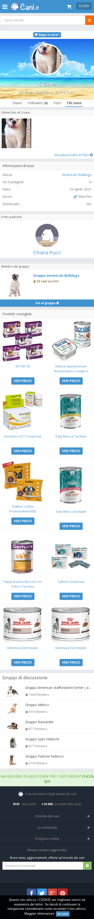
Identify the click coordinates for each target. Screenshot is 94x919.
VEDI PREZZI (23, 381)
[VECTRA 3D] (22, 341)
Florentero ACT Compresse (22, 436)
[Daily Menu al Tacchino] (71, 411)
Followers (38, 103)
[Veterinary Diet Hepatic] (22, 624)
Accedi (84, 6)
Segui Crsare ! (49, 35)
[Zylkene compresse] (71, 556)
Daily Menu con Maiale (71, 512)
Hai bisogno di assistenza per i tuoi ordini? (47, 779)
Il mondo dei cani (47, 816)
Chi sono (74, 103)
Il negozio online (47, 838)
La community (47, 827)
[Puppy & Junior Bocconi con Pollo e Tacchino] (22, 556)
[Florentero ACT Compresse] (22, 411)
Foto (57, 103)
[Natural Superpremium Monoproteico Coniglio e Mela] (71, 341)
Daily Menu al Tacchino (71, 436)
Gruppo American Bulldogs (56, 275)
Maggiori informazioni (39, 913)
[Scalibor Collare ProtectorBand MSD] (22, 481)
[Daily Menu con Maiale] (71, 484)
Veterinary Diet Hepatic (23, 648)
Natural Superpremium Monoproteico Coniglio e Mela (71, 371)
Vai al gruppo (45, 303)
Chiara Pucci (64, 92)
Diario (17, 103)
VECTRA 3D (22, 366)
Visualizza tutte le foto (72, 155)
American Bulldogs (34, 92)
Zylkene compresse (71, 582)
